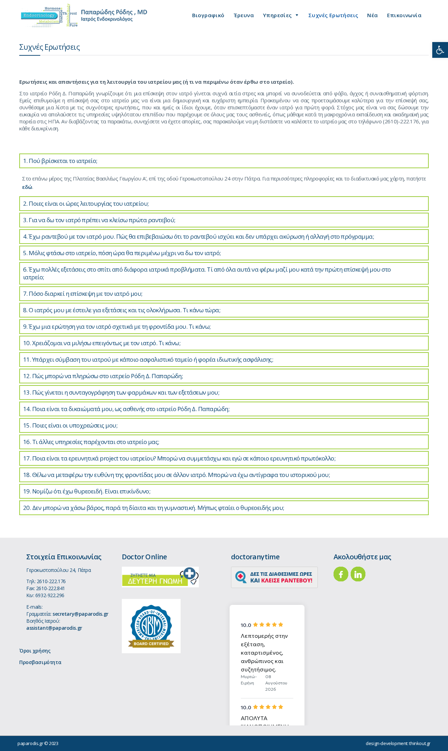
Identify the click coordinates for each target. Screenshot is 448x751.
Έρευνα (244, 15)
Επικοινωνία (404, 15)
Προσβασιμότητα (40, 662)
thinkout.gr (419, 743)
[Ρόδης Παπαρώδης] (84, 15)
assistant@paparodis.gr (54, 627)
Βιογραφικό (208, 15)
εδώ (27, 186)
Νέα (372, 15)
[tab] (224, 160)
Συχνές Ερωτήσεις (333, 15)
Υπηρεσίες (277, 15)
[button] (440, 50)
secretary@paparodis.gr (80, 613)
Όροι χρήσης (34, 650)
